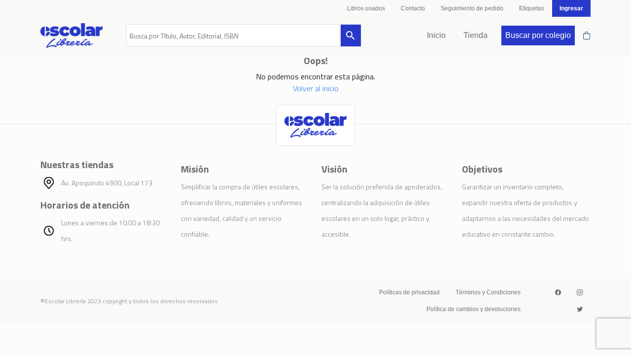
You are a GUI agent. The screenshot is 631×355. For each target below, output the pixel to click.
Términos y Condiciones (488, 292)
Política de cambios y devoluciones (473, 309)
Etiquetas (531, 8)
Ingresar (571, 8)
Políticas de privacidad (409, 292)
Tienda (475, 35)
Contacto (413, 8)
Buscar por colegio (538, 35)
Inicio (436, 35)
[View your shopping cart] (587, 35)
